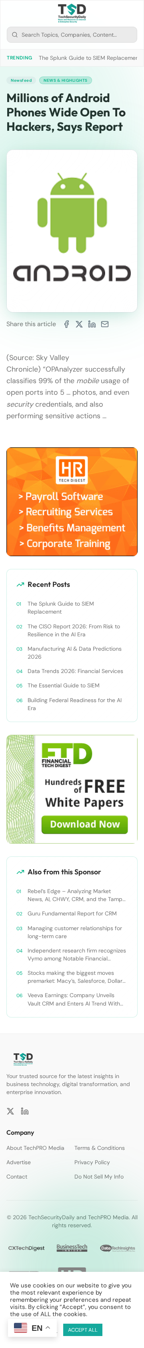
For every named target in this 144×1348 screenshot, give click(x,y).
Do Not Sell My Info (99, 1176)
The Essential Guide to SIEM (64, 685)
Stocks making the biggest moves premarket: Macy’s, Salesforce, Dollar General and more (75, 977)
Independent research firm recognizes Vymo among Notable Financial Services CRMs (77, 954)
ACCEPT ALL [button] (83, 1329)
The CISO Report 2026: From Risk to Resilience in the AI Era (74, 630)
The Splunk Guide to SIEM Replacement (90, 57)
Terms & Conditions (99, 1147)
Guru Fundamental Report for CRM (72, 913)
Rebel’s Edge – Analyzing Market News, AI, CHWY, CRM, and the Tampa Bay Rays (77, 895)
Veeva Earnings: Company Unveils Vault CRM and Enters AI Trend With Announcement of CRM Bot (74, 999)
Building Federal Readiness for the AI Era (75, 704)
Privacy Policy (92, 1162)
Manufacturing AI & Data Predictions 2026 (75, 652)
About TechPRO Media (35, 1147)
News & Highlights (66, 80)
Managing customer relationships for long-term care (75, 932)
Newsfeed (21, 80)
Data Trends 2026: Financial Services (75, 671)
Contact (16, 1176)
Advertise (18, 1162)
